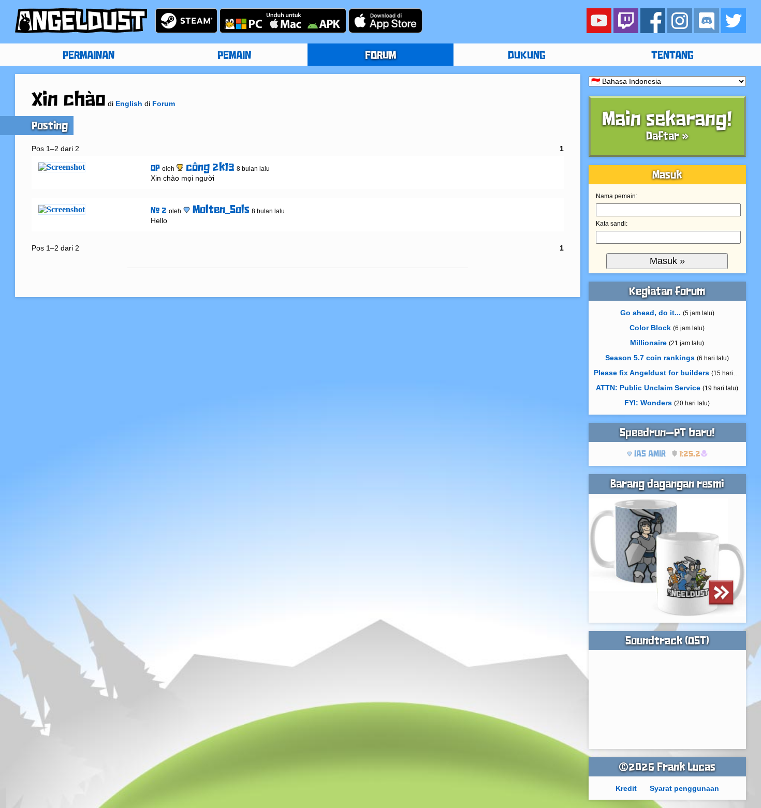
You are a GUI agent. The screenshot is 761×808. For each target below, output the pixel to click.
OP (155, 168)
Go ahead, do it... (650, 312)
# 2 (159, 211)
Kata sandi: (611, 223)
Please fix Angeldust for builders (651, 373)
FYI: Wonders (648, 403)
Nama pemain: (616, 196)
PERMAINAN (88, 56)
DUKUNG (527, 56)
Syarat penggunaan (684, 788)
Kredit (626, 788)
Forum (163, 103)
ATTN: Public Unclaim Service (648, 388)
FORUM (380, 56)
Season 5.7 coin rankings (650, 358)
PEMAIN (234, 56)
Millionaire (648, 343)
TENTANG (672, 56)
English (128, 103)
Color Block (650, 328)
